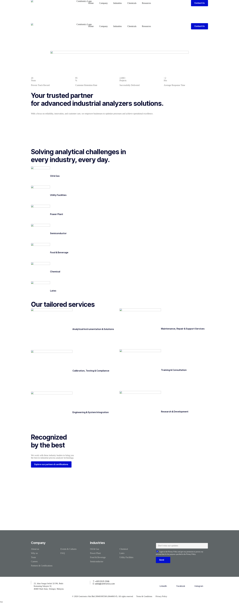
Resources (146, 3)
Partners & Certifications (41, 565)
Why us (34, 553)
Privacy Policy (161, 596)
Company (103, 3)
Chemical (55, 271)
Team (33, 557)
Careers (34, 561)
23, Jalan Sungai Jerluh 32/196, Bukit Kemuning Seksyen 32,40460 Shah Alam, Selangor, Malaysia (49, 586)
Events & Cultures (68, 549)
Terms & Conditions (144, 596)
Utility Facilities (58, 195)
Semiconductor (58, 233)
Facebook (180, 586)
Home (91, 3)
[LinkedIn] (163, 582)
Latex (53, 290)
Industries (117, 3)
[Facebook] (180, 582)
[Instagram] (199, 582)
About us (35, 549)
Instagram (199, 586)
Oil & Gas (55, 176)
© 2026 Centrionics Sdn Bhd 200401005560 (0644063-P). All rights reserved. (102, 596)
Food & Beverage (59, 252)
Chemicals (131, 3)
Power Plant (56, 214)
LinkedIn (163, 586)
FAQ (62, 553)
